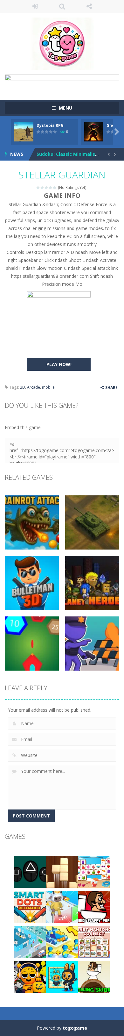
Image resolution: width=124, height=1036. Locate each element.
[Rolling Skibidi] (94, 976)
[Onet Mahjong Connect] (94, 941)
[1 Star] (38, 187)
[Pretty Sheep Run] (62, 906)
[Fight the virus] (30, 941)
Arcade (33, 387)
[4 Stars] (51, 187)
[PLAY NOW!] (23, 131)
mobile (48, 387)
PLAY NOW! (59, 364)
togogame (75, 1028)
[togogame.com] (62, 43)
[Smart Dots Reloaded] (30, 906)
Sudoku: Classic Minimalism (68, 154)
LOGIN (35, 6)
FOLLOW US (89, 6)
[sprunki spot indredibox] (30, 976)
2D (22, 387)
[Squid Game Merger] (30, 871)
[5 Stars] (55, 187)
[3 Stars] (47, 187)
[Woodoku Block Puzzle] (62, 871)
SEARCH (62, 6)
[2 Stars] (42, 187)
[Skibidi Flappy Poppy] (94, 906)
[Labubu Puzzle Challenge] (62, 976)
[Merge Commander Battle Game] (62, 941)
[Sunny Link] (94, 871)
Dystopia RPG (50, 125)
